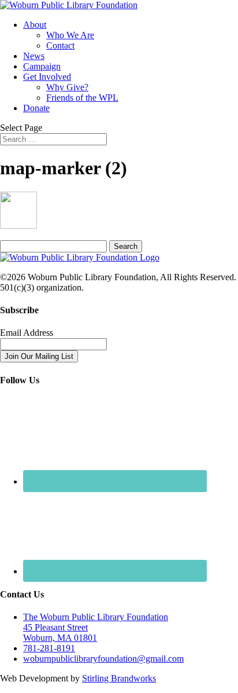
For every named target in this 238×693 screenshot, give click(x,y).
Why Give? (67, 87)
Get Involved (47, 77)
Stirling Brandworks (119, 678)
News (33, 56)
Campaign (42, 66)
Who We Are (70, 35)
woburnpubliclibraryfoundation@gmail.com (103, 658)
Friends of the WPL (82, 97)
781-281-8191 (49, 648)
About (34, 25)
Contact (60, 45)
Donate (36, 108)
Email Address (26, 333)
